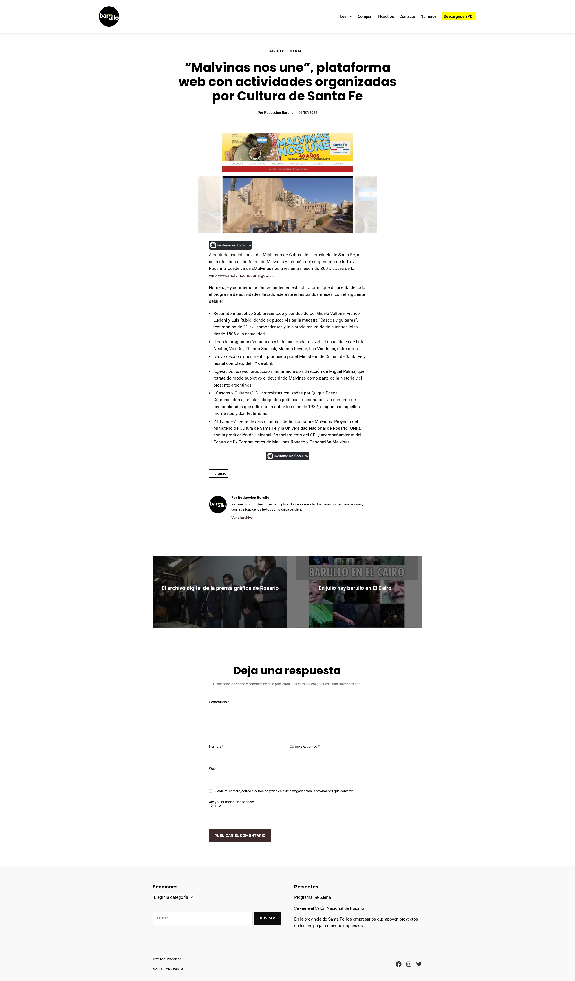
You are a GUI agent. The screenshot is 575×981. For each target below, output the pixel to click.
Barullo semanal (285, 51)
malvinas (218, 473)
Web (212, 768)
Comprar (365, 16)
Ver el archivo (244, 518)
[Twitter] (419, 964)
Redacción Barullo (278, 113)
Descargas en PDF (459, 16)
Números (428, 16)
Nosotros (386, 16)
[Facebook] (398, 964)
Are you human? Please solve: (231, 802)
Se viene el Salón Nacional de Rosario (329, 908)
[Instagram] (408, 964)
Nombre (216, 747)
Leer (344, 16)
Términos (159, 959)
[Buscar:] (202, 919)
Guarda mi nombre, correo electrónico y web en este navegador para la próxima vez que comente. (283, 791)
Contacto (407, 16)
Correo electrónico (305, 747)
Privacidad (174, 959)
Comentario (219, 702)
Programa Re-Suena (312, 897)
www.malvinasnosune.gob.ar (245, 275)
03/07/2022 (308, 113)
